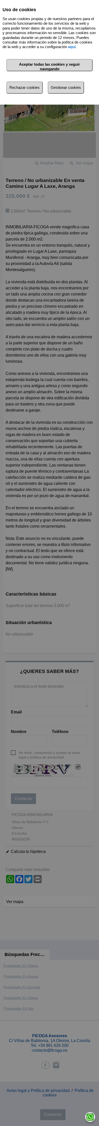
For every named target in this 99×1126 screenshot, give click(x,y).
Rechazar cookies (24, 87)
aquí (72, 47)
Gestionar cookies (66, 87)
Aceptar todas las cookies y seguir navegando (49, 66)
